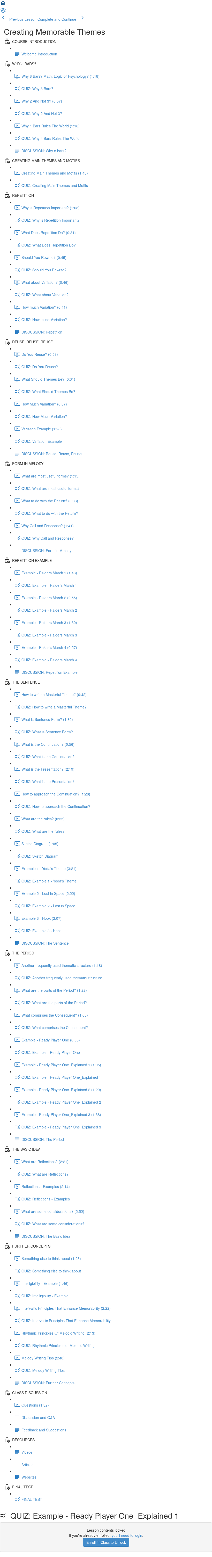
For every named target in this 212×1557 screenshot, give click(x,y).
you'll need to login (127, 1535)
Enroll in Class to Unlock (106, 1542)
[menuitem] (3, 12)
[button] (3, 4)
